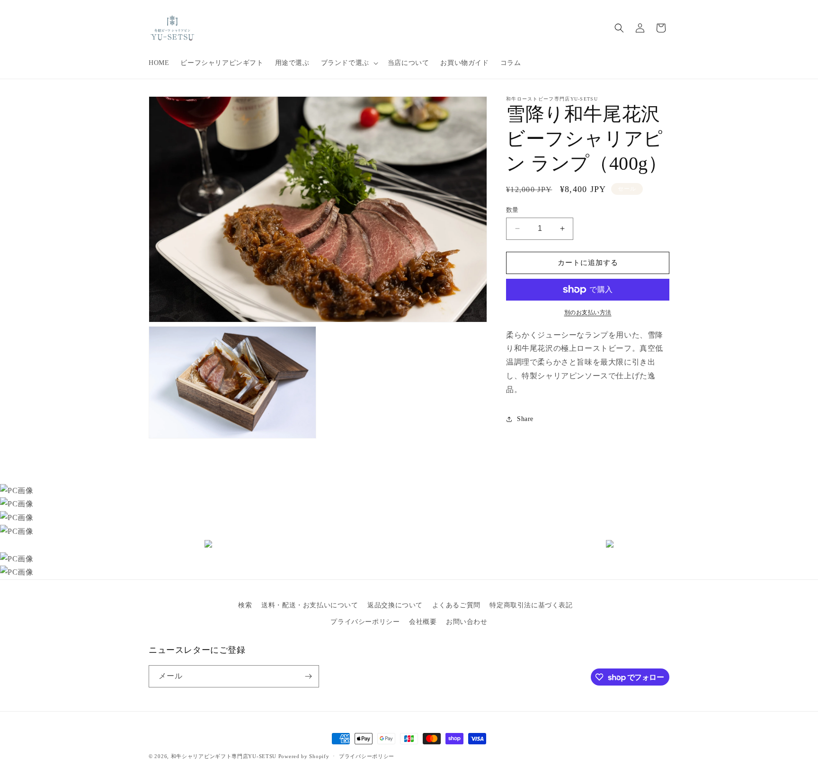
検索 (245, 605)
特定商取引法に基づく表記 (530, 605)
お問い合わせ (467, 621)
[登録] (308, 676)
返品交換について (395, 605)
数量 (512, 209)
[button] (348, 63)
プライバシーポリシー (365, 621)
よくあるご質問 (456, 605)
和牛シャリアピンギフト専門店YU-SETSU (223, 756)
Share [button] (525, 418)
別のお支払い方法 (588, 312)
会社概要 (422, 621)
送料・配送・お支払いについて (309, 605)
